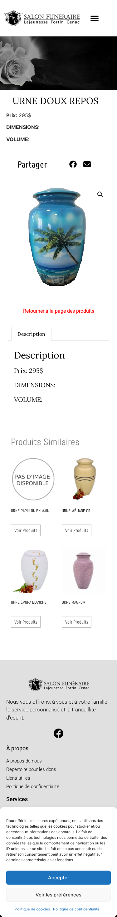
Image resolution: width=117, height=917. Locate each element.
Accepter (58, 878)
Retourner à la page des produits (58, 311)
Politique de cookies (32, 909)
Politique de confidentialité (76, 909)
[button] (94, 18)
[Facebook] (58, 733)
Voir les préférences (58, 895)
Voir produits (25, 530)
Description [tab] (31, 334)
